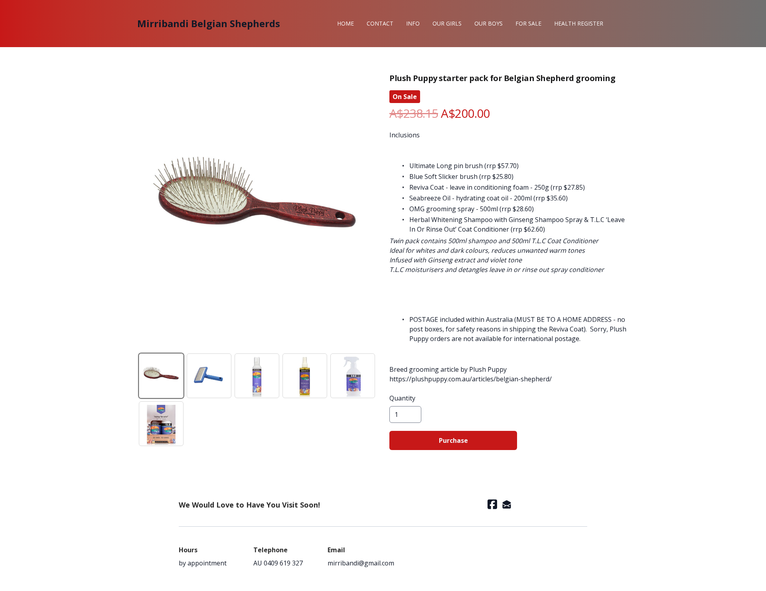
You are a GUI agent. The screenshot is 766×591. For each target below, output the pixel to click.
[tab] (161, 375)
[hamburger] (289, 23)
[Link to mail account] (506, 504)
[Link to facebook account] (492, 504)
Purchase (453, 440)
